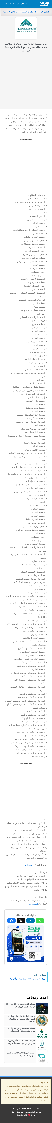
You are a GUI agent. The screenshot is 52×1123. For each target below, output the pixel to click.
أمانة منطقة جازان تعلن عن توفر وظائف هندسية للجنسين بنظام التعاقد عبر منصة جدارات (26, 47)
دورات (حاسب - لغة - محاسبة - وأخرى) (28, 978)
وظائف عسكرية (10, 11)
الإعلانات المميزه (28, 11)
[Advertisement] (26, 81)
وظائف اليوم (44, 11)
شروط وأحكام (16, 1112)
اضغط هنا (28, 865)
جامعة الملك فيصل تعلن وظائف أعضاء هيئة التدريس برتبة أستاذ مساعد (21, 1019)
